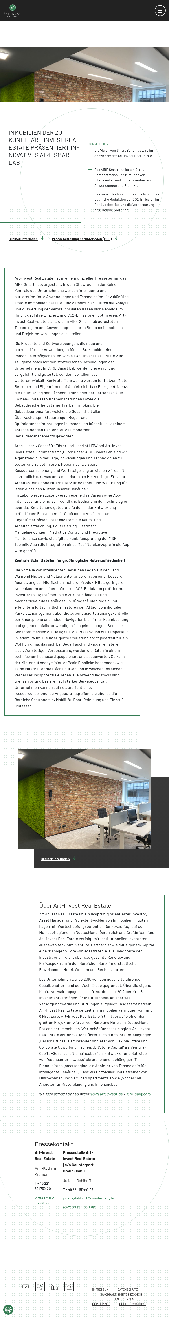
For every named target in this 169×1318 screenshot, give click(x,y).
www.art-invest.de (106, 1093)
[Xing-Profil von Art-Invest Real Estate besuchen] (40, 1286)
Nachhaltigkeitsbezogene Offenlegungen (121, 1296)
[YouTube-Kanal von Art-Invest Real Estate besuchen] (25, 1286)
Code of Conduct (132, 1304)
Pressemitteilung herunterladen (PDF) (82, 239)
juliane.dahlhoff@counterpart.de (79, 1198)
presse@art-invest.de (44, 1199)
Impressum (100, 1289)
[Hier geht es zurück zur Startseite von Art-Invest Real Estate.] (12, 10)
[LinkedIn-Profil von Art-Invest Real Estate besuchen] (54, 1286)
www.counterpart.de (79, 1206)
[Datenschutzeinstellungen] (8, 1310)
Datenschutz (127, 1289)
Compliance (101, 1304)
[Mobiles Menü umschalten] (160, 10)
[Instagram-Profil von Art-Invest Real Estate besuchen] (69, 1286)
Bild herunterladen (23, 239)
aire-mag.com (138, 1093)
